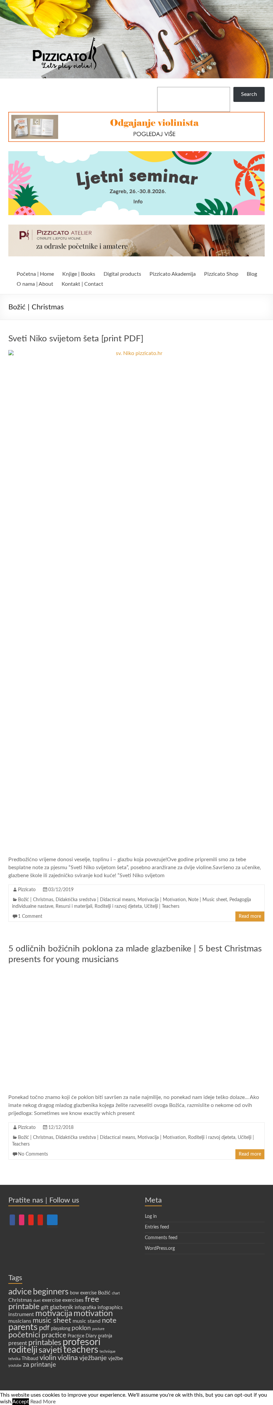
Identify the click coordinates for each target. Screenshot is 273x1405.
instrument (21, 1314)
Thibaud (30, 1358)
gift (45, 1307)
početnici (24, 1335)
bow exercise (83, 1293)
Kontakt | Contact (82, 284)
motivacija (53, 1313)
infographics (110, 1307)
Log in (151, 1216)
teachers (80, 1349)
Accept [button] (20, 1401)
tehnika (14, 1359)
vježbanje (93, 1358)
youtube (15, 1365)
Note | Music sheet (207, 899)
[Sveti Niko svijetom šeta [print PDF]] (136, 353)
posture (98, 1329)
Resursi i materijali (74, 906)
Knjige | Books (78, 274)
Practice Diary (82, 1336)
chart (116, 1293)
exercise (51, 1300)
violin (48, 1357)
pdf (44, 1327)
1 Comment (30, 916)
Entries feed (157, 1227)
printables (44, 1343)
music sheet (52, 1320)
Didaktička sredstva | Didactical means (95, 899)
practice (54, 1335)
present (17, 1343)
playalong (60, 1328)
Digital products (122, 274)
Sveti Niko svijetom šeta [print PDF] (75, 338)
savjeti (50, 1350)
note (109, 1320)
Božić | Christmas (35, 899)
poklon (81, 1328)
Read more (250, 916)
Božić (104, 1292)
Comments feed (161, 1237)
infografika (85, 1307)
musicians (19, 1321)
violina (68, 1357)
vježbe (115, 1358)
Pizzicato (27, 889)
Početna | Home (35, 274)
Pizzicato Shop (221, 274)
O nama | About (35, 284)
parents (23, 1327)
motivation (93, 1313)
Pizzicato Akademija (172, 274)
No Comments (33, 1154)
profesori (82, 1342)
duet (37, 1300)
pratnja (105, 1336)
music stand (87, 1321)
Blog (252, 274)
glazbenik (61, 1307)
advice (20, 1292)
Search (249, 94)
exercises (73, 1300)
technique (108, 1351)
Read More (43, 1401)
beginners (51, 1292)
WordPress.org (160, 1248)
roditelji (22, 1349)
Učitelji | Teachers (161, 906)
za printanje (39, 1365)
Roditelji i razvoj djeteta (118, 906)
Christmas (20, 1300)
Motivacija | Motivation (161, 899)
